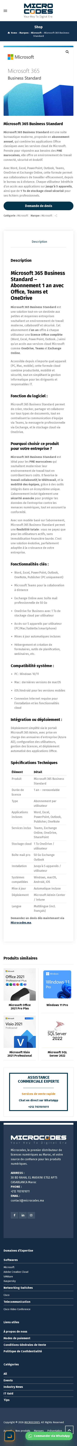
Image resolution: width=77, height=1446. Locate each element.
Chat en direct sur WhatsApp (38, 1100)
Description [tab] (39, 241)
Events (8, 1380)
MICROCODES (32, 1422)
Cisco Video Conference (17, 1309)
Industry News (13, 1387)
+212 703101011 (38, 1107)
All (5, 1373)
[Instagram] (31, 1215)
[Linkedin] (23, 1215)
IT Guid (8, 1393)
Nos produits (22, 1430)
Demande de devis (38, 206)
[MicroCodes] (38, 11)
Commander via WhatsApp (52, 1437)
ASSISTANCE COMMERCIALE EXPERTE (38, 1079)
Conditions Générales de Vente (25, 1345)
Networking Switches (18, 1287)
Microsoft (22, 215)
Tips (6, 1400)
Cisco (6, 1295)
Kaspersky (10, 1281)
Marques (39, 1430)
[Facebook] (14, 1215)
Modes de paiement (17, 1338)
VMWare (8, 1276)
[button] (67, 52)
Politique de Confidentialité (23, 1351)
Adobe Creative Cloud (16, 1271)
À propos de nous (15, 1331)
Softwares (11, 1260)
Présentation (54, 1430)
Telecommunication (17, 1301)
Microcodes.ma (21, 922)
